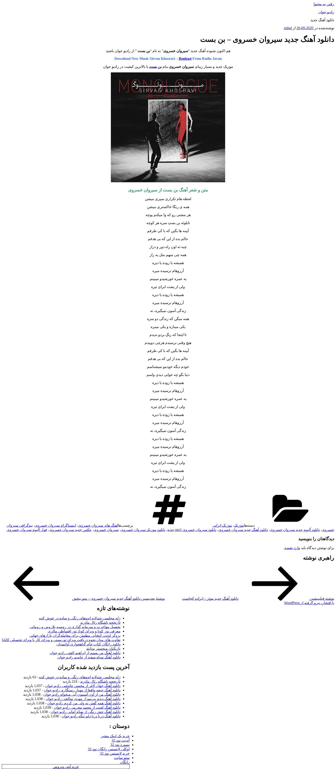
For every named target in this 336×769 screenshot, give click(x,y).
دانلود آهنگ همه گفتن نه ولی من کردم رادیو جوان (83, 703)
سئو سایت (122, 758)
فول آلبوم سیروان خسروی (27, 530)
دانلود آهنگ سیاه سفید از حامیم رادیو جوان (88, 657)
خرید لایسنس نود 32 (115, 753)
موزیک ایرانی (222, 525)
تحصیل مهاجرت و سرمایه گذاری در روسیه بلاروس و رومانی (75, 627)
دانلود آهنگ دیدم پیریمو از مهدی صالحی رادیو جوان (83, 699)
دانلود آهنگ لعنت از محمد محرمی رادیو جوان (87, 707)
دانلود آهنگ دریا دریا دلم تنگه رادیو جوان (91, 716)
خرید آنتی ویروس (66, 767)
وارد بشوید (292, 548)
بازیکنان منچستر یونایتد (103, 648)
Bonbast (185, 59)
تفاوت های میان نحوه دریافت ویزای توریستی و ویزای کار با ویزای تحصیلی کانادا (61, 640)
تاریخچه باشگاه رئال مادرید (100, 622)
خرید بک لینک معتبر (115, 736)
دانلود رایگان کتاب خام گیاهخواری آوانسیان (88, 644)
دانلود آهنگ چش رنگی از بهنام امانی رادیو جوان (85, 712)
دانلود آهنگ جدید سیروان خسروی (243, 530)
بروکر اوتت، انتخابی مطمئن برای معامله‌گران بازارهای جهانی (74, 635)
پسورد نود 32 (120, 745)
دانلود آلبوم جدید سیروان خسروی (295, 530)
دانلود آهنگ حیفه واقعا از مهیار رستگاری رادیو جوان (82, 690)
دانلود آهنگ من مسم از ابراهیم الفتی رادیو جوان (85, 653)
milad (288, 28)
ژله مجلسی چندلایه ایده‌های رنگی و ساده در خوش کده (79, 618)
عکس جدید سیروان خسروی (70, 530)
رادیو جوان (326, 12)
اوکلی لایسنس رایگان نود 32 (109, 749)
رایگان (125, 762)
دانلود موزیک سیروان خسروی (143, 530)
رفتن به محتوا (324, 4)
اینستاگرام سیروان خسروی (55, 525)
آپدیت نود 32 (121, 740)
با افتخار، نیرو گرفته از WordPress (309, 603)
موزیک (239, 525)
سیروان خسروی (106, 530)
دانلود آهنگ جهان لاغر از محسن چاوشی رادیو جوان (82, 686)
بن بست (155, 67)
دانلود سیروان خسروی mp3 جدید (191, 530)
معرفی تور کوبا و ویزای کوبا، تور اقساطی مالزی (84, 631)
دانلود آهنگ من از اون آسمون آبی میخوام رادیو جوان (81, 694)
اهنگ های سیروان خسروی (98, 525)
